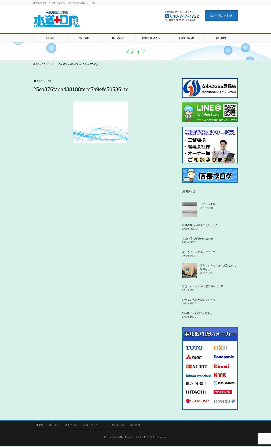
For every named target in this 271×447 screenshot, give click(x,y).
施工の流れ (71, 425)
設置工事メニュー (93, 425)
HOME (40, 425)
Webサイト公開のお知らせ (197, 313)
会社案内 (135, 425)
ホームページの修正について (199, 252)
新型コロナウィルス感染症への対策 (202, 286)
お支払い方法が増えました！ (199, 299)
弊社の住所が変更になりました (200, 225)
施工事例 (54, 425)
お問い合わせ (223, 15)
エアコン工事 (208, 204)
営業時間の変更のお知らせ (197, 238)
